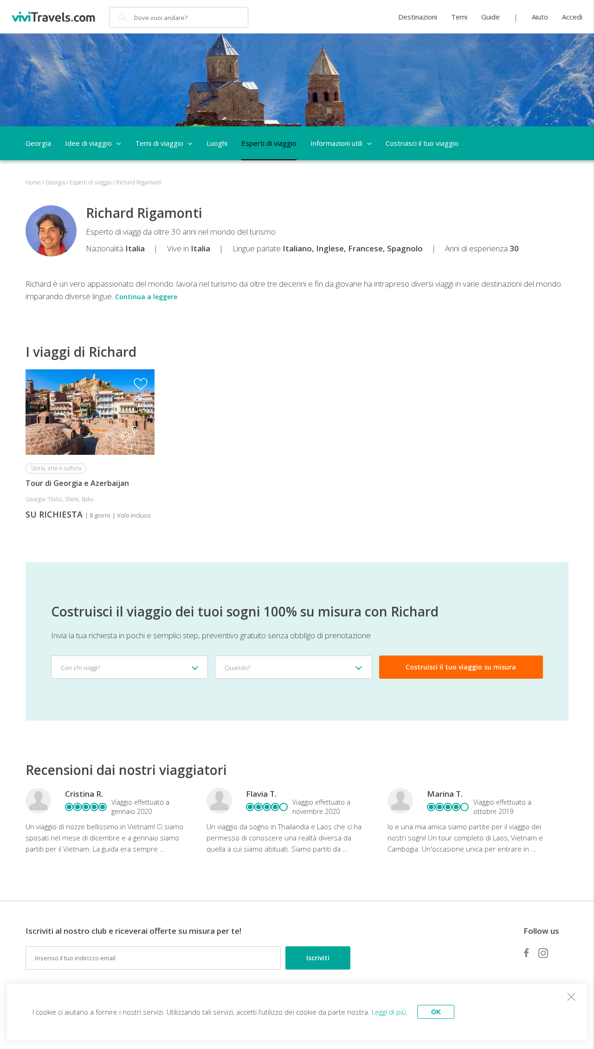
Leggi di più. (390, 1011)
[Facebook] (526, 952)
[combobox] (129, 667)
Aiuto (540, 16)
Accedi (572, 16)
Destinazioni (417, 16)
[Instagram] (543, 952)
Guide (490, 16)
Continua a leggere (146, 296)
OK (436, 1012)
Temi (459, 16)
